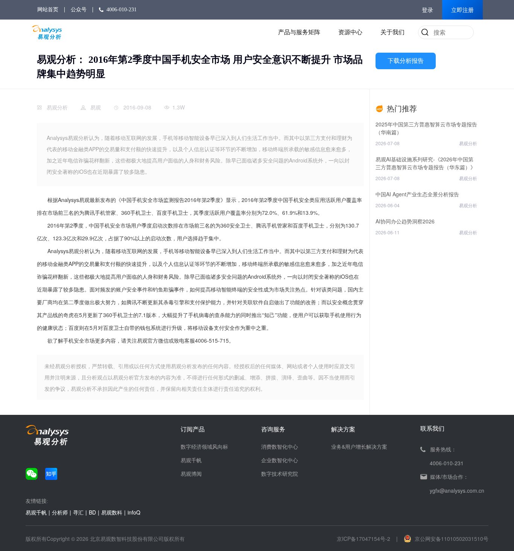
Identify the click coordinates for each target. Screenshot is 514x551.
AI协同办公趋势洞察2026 (405, 221)
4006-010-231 (121, 9)
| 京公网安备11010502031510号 (442, 538)
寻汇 (78, 512)
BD (92, 512)
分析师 (60, 512)
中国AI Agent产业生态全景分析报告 (417, 194)
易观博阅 (191, 473)
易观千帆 (191, 460)
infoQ (134, 512)
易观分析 (57, 107)
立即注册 (462, 10)
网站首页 (47, 9)
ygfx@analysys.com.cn (457, 490)
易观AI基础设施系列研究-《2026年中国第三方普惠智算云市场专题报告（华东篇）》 (426, 163)
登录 (427, 10)
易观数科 (111, 512)
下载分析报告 (406, 61)
